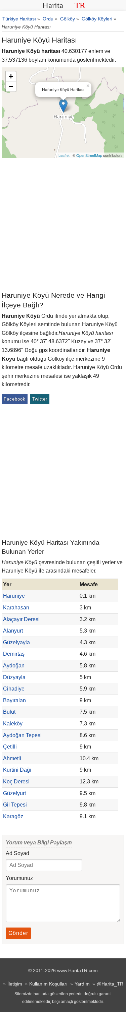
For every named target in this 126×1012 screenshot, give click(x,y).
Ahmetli (12, 758)
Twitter (39, 399)
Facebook (15, 399)
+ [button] (11, 76)
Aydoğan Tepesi (22, 735)
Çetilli (10, 747)
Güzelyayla (16, 642)
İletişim (14, 984)
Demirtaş (14, 654)
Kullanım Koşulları (48, 984)
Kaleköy (13, 723)
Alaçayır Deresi (21, 619)
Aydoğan (14, 665)
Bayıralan (14, 700)
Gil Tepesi (15, 805)
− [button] (11, 86)
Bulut (9, 712)
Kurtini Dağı (17, 770)
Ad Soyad (17, 853)
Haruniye (14, 596)
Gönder (18, 933)
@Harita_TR (110, 984)
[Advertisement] (63, 224)
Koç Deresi (16, 781)
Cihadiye (14, 689)
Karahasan (16, 607)
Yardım (82, 984)
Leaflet (64, 155)
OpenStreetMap (89, 155)
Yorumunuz (19, 878)
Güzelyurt (14, 793)
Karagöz (13, 816)
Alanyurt (13, 631)
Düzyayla (14, 677)
